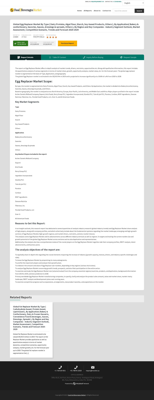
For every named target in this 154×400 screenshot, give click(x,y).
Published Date (26, 35)
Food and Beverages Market (25, 10)
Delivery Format (38, 35)
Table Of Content (59, 57)
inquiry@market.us (97, 1)
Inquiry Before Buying (94, 57)
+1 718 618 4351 (117, 1)
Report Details (27, 57)
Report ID (16, 35)
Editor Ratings (51, 35)
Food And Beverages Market (77, 395)
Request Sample (129, 57)
